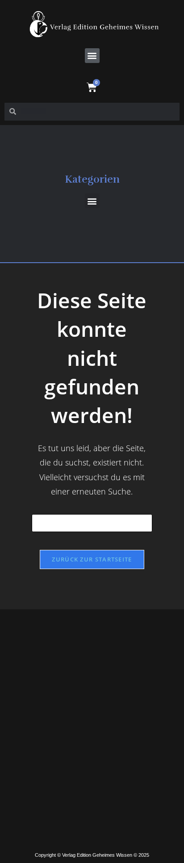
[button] (92, 55)
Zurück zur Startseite (92, 559)
